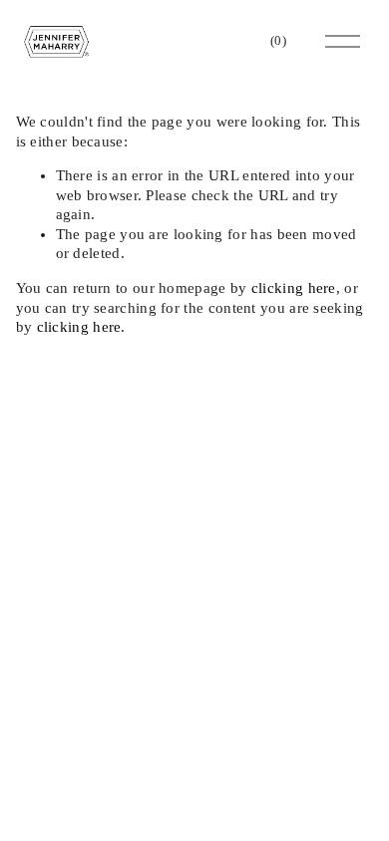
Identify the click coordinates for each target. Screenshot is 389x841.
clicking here (293, 288)
